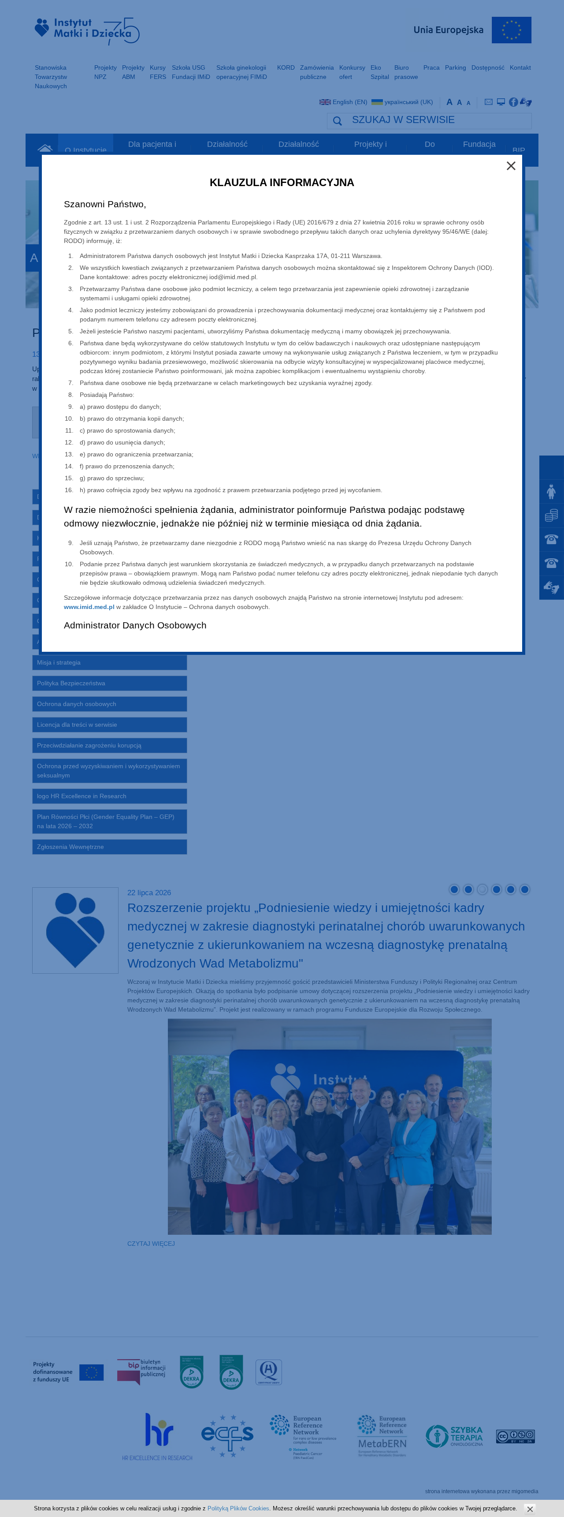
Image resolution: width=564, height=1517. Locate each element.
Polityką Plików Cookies (238, 1508)
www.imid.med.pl (89, 606)
